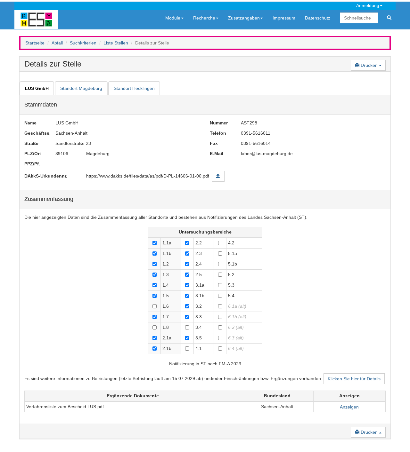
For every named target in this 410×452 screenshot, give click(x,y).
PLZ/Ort (32, 153)
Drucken (369, 65)
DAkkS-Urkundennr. (45, 175)
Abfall (57, 42)
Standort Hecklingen (134, 88)
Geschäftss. (35, 133)
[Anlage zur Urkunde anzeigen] (218, 176)
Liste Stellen (115, 42)
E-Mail (216, 153)
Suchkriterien (83, 42)
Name (30, 122)
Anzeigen (349, 395)
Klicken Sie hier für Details (354, 378)
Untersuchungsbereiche (205, 231)
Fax (214, 143)
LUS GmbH (37, 88)
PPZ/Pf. (32, 163)
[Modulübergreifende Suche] (389, 17)
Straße (31, 143)
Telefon (218, 133)
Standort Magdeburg (81, 88)
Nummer (219, 122)
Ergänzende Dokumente (133, 395)
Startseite (35, 42)
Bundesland (277, 395)
